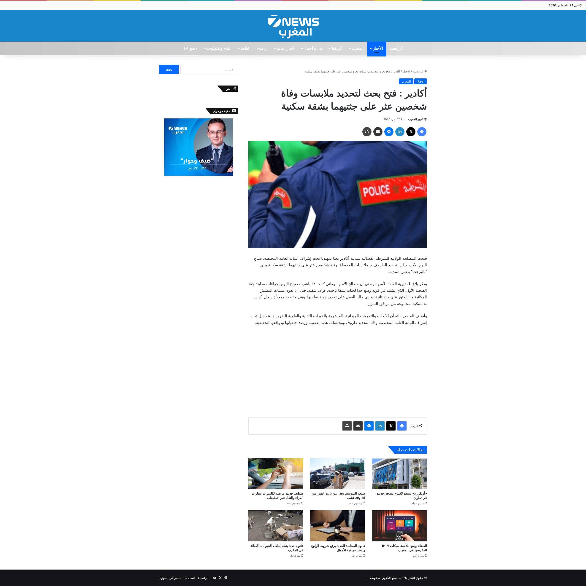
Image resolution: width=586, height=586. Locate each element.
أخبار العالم (285, 48)
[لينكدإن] (399, 131)
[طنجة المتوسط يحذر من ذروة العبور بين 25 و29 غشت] (337, 473)
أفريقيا (337, 48)
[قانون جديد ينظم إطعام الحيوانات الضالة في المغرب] (275, 525)
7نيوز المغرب (415, 119)
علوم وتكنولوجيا (219, 48)
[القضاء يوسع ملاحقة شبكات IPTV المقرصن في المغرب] (399, 525)
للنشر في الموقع (170, 578)
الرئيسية (396, 48)
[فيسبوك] (421, 131)
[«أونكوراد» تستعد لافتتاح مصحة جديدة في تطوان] (399, 473)
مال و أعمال (313, 48)
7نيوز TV (190, 48)
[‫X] (410, 131)
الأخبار (378, 48)
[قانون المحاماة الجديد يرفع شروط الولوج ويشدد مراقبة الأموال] (337, 525)
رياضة (263, 48)
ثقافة (245, 48)
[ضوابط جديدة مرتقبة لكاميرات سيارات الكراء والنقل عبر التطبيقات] (275, 473)
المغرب (358, 48)
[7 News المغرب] (293, 26)
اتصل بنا (189, 578)
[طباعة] (367, 131)
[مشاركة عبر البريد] (378, 131)
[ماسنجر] (388, 131)
